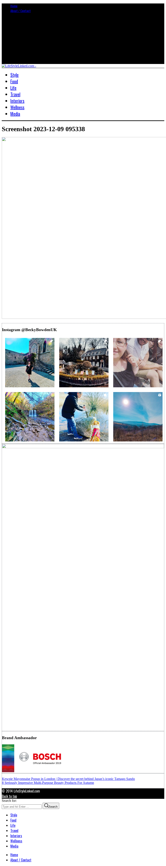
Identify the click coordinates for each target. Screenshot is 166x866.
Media (14, 846)
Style (13, 815)
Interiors (16, 835)
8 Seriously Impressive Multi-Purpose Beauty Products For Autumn (48, 783)
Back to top (9, 796)
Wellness (16, 841)
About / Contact (20, 10)
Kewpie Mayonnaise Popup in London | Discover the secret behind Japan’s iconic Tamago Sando (68, 779)
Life (12, 825)
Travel (14, 830)
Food (13, 820)
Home (14, 5)
